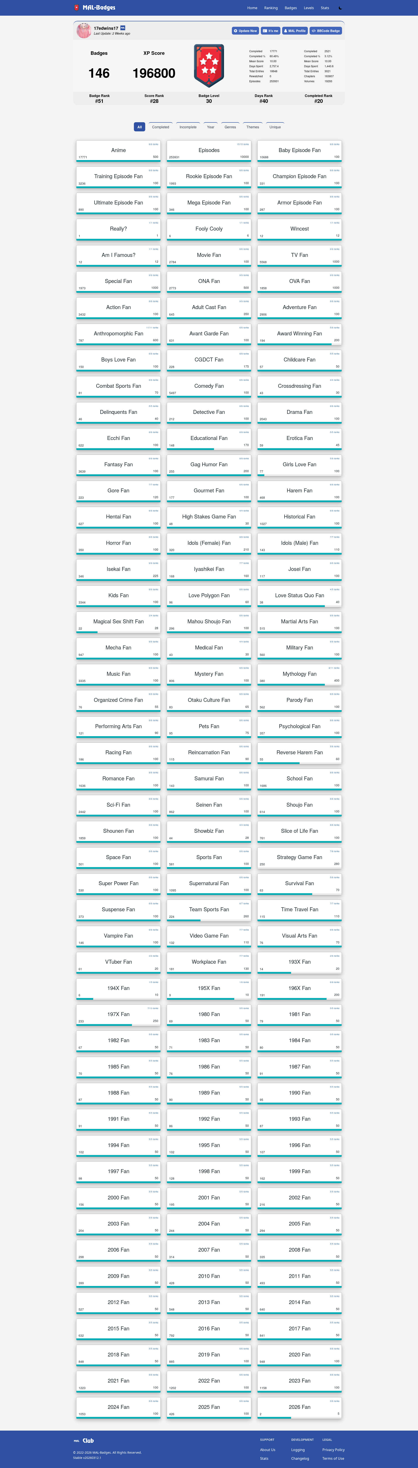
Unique (275, 126)
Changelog (300, 1458)
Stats (325, 7)
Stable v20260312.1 (87, 1458)
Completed (160, 126)
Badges (291, 7)
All (139, 126)
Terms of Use (333, 1458)
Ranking (271, 7)
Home (252, 7)
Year (210, 126)
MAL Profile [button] (297, 30)
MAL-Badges (102, 1452)
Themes (252, 126)
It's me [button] (273, 30)
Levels (309, 7)
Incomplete (188, 126)
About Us (267, 1449)
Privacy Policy (333, 1449)
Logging (298, 1449)
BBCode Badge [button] (328, 30)
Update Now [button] (248, 30)
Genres (230, 126)
